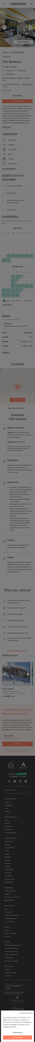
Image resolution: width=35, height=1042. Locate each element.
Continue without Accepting (26, 1013)
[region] (17, 1026)
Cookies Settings (17, 1032)
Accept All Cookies (17, 1037)
